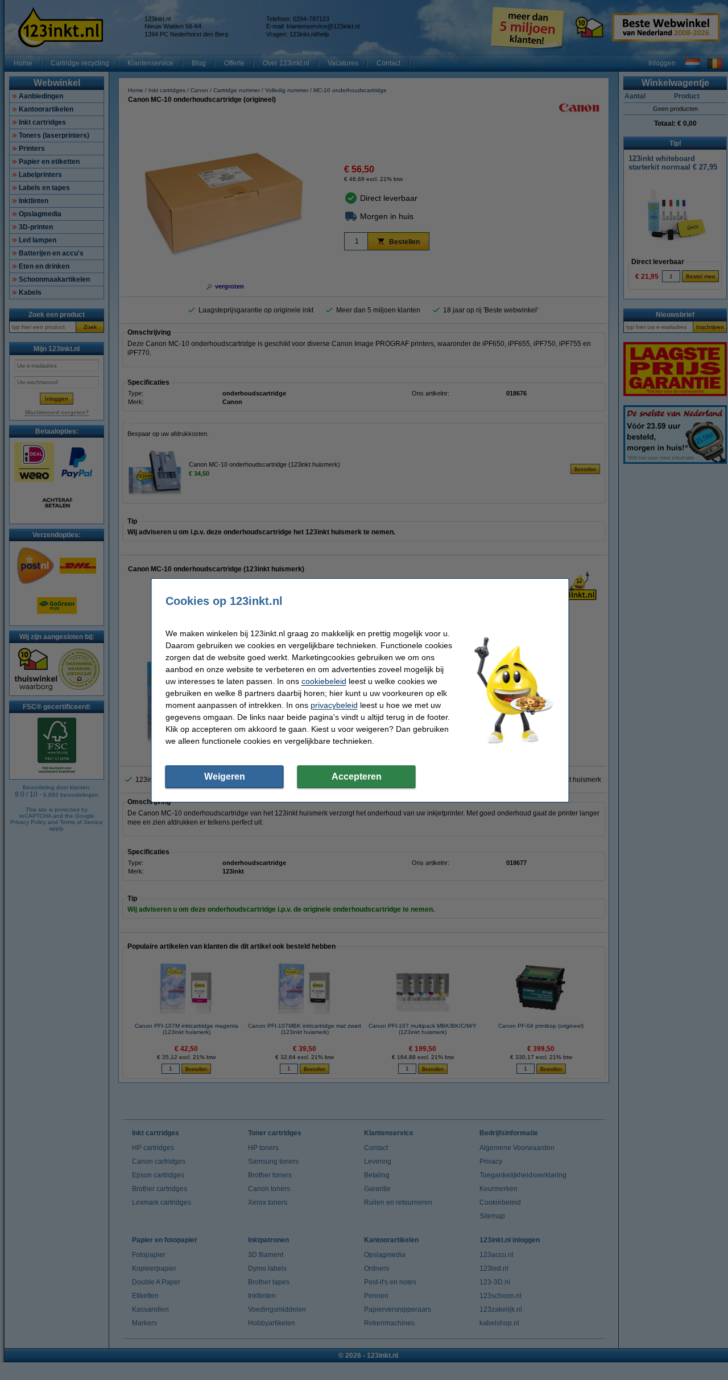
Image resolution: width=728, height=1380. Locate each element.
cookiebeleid (323, 681)
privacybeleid (334, 705)
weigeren (224, 776)
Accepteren (357, 776)
